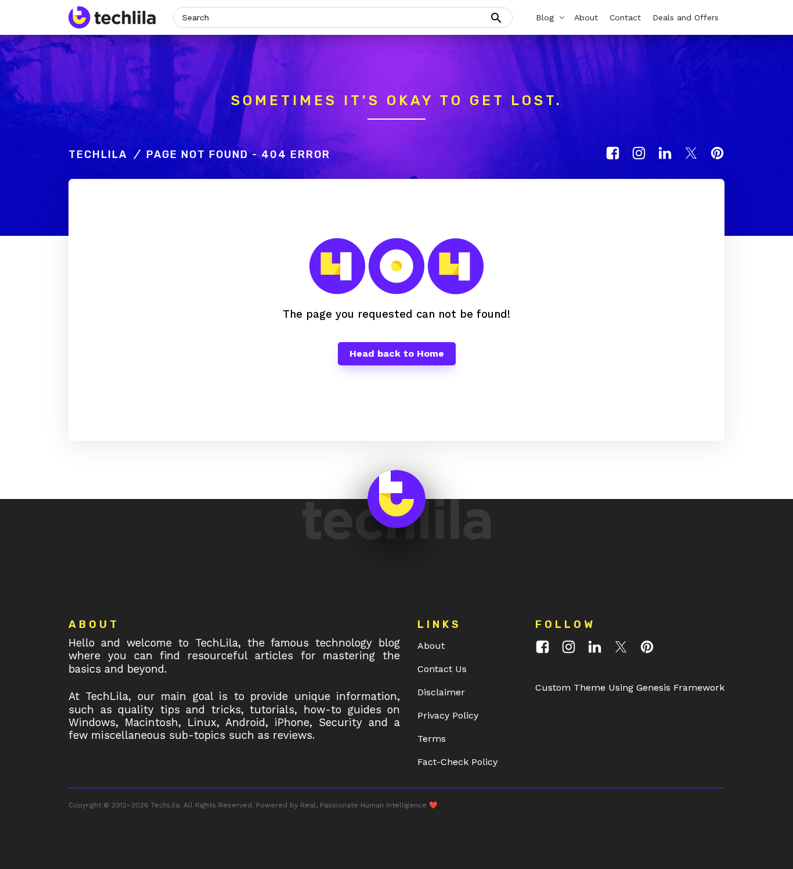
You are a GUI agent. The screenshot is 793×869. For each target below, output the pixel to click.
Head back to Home (396, 353)
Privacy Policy (447, 715)
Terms (431, 738)
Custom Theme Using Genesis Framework (629, 687)
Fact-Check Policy (457, 761)
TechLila (98, 154)
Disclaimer (441, 692)
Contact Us (442, 668)
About (431, 645)
